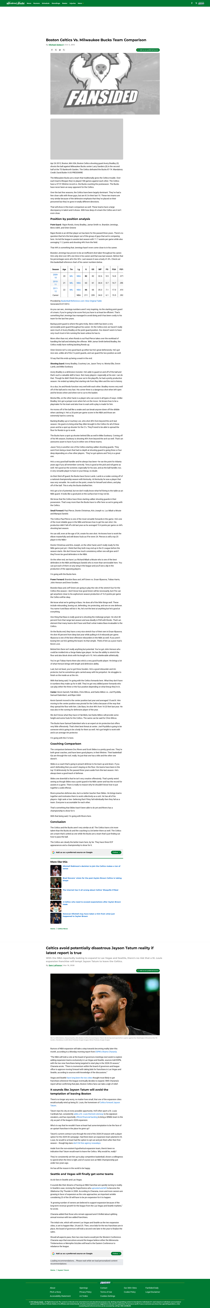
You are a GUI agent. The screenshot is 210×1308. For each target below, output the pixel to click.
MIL (71, 276)
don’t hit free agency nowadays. (87, 1143)
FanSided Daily (152, 1288)
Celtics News (63, 929)
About (52, 1288)
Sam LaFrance (55, 965)
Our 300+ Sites (130, 1288)
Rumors (36, 3)
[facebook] (191, 3)
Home (52, 929)
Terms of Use (106, 1292)
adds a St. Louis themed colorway (88, 1114)
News (29, 3)
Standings (56, 3)
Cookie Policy (130, 1292)
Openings (83, 1288)
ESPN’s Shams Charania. (106, 1052)
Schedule (45, 3)
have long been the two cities (79, 1078)
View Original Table (93, 301)
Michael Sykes (55, 45)
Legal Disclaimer (153, 1292)
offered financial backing (87, 1117)
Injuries (73, 3)
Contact (103, 1288)
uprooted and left (99, 1188)
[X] (196, 3)
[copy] (63, 49)
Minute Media (38, 1302)
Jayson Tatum (63, 1270)
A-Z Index (83, 1296)
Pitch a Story (55, 1292)
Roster (64, 3)
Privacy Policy (85, 1292)
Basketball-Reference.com (72, 301)
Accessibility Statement (60, 1296)
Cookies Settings (107, 1296)
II (62, 45)
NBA (79, 276)
